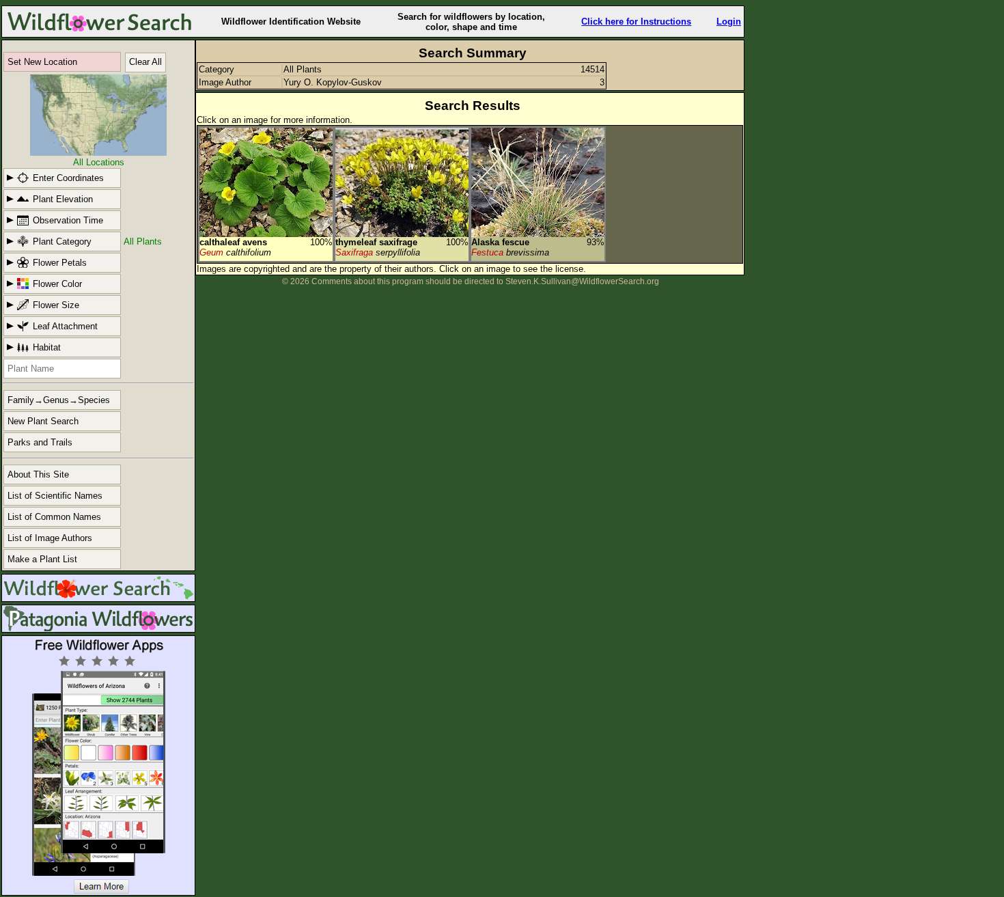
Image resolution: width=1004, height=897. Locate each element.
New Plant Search (43, 421)
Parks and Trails (40, 442)
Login (728, 21)
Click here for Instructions (636, 21)
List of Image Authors (50, 538)
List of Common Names (54, 517)
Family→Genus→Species (59, 400)
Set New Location (42, 62)
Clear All (145, 62)
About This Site (38, 474)
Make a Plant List (42, 559)
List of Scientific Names (55, 496)
